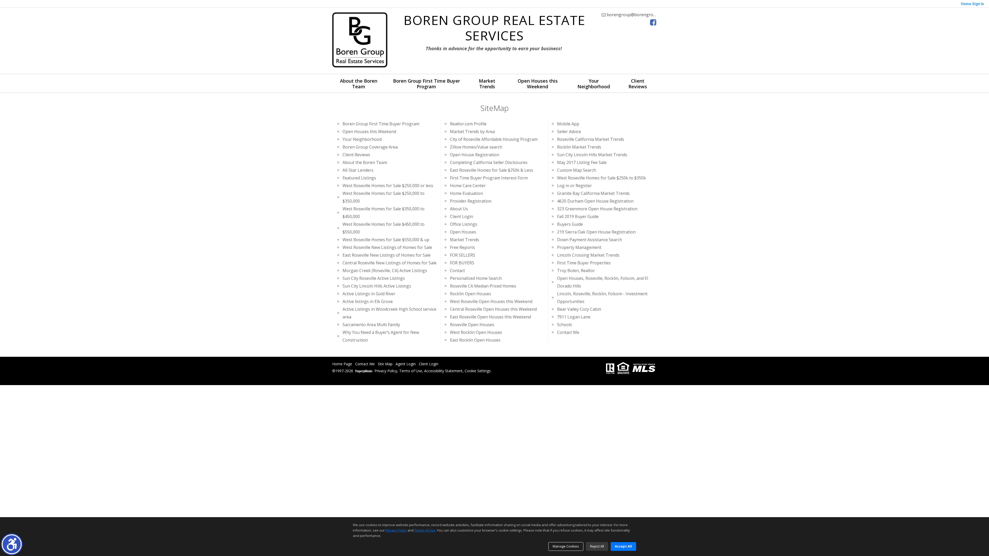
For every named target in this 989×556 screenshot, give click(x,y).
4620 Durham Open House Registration (595, 201)
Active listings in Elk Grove (368, 301)
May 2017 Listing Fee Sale (582, 162)
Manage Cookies (566, 546)
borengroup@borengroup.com (636, 15)
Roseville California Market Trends (590, 139)
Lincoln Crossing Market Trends (588, 255)
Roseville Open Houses (472, 324)
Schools (564, 324)
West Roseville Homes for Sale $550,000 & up (386, 239)
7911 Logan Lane (573, 317)
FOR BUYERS (462, 263)
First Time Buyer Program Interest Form (489, 178)
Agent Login (406, 364)
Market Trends (487, 84)
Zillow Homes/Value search (476, 147)
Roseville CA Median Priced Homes (483, 286)
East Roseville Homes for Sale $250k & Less (491, 170)
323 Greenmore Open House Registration (597, 209)
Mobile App (568, 124)
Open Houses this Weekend (538, 84)
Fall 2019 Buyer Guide (578, 216)
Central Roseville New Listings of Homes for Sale (390, 263)
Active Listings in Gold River (369, 294)
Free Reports (462, 247)
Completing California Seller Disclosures (488, 162)
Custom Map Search (576, 170)
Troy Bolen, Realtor (576, 270)
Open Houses (463, 232)
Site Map (385, 364)
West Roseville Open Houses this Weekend (491, 301)
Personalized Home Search (476, 278)
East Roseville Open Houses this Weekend (490, 317)
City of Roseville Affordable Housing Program (494, 139)
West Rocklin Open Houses (476, 332)
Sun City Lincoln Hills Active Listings (377, 286)
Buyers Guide (570, 224)
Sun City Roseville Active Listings (374, 278)
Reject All (597, 546)
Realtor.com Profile (468, 124)
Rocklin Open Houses (470, 294)
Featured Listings (359, 178)
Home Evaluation (466, 193)
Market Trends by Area (472, 131)
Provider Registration (470, 201)
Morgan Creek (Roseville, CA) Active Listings (385, 270)
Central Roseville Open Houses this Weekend (493, 309)
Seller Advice (569, 131)
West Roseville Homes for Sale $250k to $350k (601, 178)
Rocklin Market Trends (579, 147)
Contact (457, 270)
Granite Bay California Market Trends (593, 193)
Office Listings (463, 224)
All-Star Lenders (358, 170)
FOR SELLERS (462, 255)
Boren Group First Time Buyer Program (426, 84)
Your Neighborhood (593, 84)
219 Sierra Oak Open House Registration (596, 232)
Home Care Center (468, 185)
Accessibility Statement (443, 371)
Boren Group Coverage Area (370, 147)
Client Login (461, 216)
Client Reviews (637, 84)
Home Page (342, 364)
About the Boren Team (358, 84)
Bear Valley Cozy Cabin (579, 309)
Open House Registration (474, 155)
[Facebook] (653, 22)
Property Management (579, 247)
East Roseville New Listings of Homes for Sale (387, 255)
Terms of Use (410, 371)
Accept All (623, 546)
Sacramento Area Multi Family (371, 324)
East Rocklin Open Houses (475, 340)
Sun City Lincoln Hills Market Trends (592, 155)
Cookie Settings (478, 371)
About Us (459, 209)
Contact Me (568, 332)
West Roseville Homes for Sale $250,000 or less (388, 185)
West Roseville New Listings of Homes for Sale (387, 247)
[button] (12, 544)
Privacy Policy (385, 371)
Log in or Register (574, 185)
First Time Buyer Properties (584, 263)
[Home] (359, 39)
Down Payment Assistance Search (589, 239)
